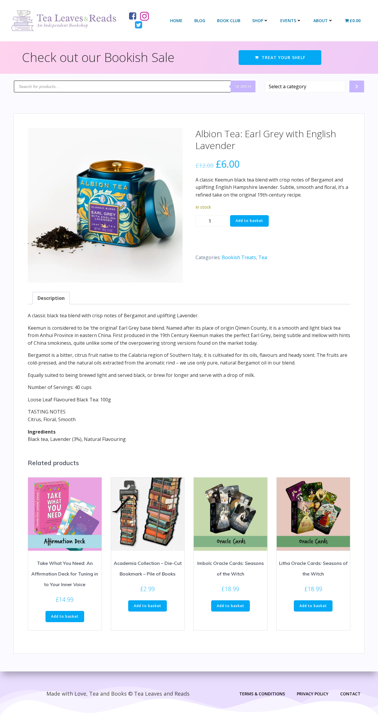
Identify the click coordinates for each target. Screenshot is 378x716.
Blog (199, 20)
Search (243, 86)
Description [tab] (51, 298)
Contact (350, 694)
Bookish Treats (239, 257)
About (320, 20)
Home (176, 20)
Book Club (228, 20)
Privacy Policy (312, 694)
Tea (262, 257)
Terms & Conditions (262, 694)
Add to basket (249, 220)
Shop (257, 20)
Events (288, 20)
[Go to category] (356, 86)
